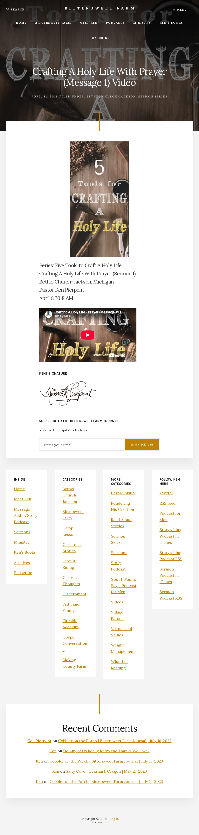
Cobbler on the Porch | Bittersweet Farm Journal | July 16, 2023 (115, 740)
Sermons (22, 531)
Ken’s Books (25, 552)
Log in (114, 819)
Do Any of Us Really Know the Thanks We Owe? (106, 750)
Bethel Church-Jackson (111, 96)
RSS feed (167, 503)
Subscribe (23, 572)
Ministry (22, 542)
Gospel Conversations (75, 643)
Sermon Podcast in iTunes (169, 575)
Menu (181, 9)
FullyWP (104, 822)
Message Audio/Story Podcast (25, 515)
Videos (117, 602)
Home (19, 488)
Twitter (166, 492)
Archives (22, 562)
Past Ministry (123, 492)
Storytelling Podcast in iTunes (170, 536)
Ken (53, 750)
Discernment (74, 593)
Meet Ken (22, 498)
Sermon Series (153, 96)
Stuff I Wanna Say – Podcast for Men (123, 585)
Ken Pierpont (39, 740)
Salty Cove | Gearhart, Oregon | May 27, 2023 (106, 771)
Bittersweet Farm (100, 8)
